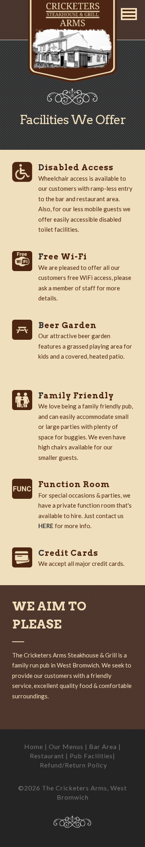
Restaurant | (50, 755)
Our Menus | (69, 746)
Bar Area (103, 746)
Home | (36, 746)
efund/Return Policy (73, 765)
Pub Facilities (91, 755)
